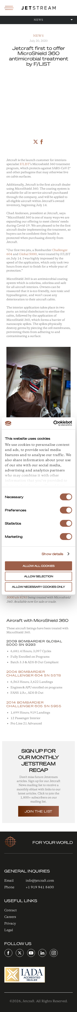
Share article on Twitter (35, 141)
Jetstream (38, 8)
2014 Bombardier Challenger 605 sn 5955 (33, 704)
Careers (10, 917)
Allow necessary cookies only (38, 586)
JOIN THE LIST (38, 811)
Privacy (10, 923)
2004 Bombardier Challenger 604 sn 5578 (33, 673)
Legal (8, 930)
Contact (10, 910)
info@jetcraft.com (40, 880)
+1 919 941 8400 (40, 887)
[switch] (66, 510)
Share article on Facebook (41, 141)
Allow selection (38, 576)
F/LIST (25, 164)
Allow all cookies (39, 565)
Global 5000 (28, 254)
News (38, 36)
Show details (52, 554)
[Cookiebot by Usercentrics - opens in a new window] (54, 423)
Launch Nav (9, 8)
